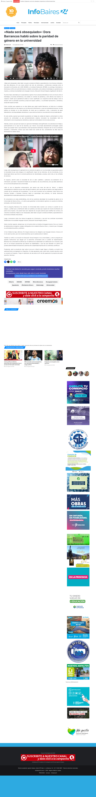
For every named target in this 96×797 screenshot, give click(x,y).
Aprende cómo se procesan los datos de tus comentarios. (38, 345)
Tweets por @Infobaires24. (72, 682)
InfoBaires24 (8, 44)
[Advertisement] (45, 786)
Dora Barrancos (38, 282)
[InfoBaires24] (48, 11)
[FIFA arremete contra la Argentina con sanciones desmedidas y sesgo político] (33, 355)
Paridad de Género (27, 285)
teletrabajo (40, 285)
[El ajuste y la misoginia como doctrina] (54, 355)
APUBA (28, 282)
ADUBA (19, 282)
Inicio (18, 22)
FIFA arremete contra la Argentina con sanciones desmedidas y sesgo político (32, 363)
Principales (23, 22)
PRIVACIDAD (42, 772)
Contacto (48, 772)
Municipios (36, 22)
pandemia (16, 285)
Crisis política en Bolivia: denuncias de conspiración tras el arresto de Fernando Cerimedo (41, 1)
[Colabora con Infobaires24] (33, 272)
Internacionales (44, 22)
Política (30, 22)
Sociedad (58, 22)
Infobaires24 (54, 772)
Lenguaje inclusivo (52, 282)
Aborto (12, 282)
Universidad (50, 285)
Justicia (52, 22)
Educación (7, 28)
